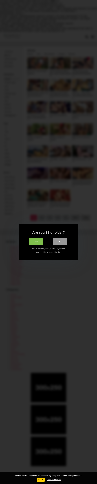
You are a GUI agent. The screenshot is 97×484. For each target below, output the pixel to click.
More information (54, 480)
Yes (36, 241)
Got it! (40, 480)
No (59, 241)
